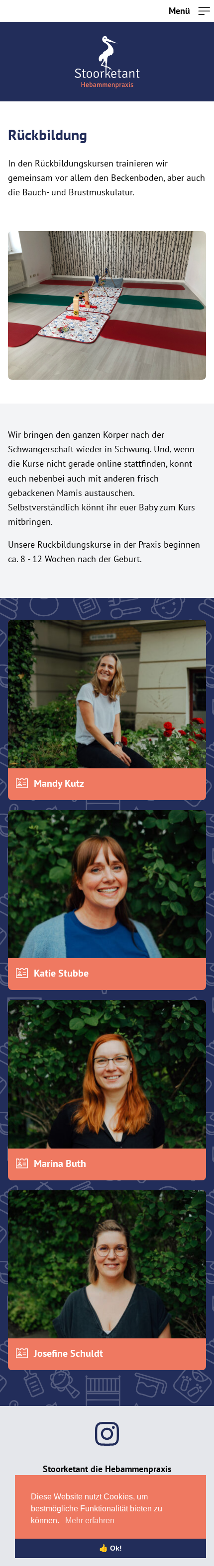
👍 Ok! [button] (110, 1548)
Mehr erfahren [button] (89, 1520)
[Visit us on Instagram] (107, 1434)
